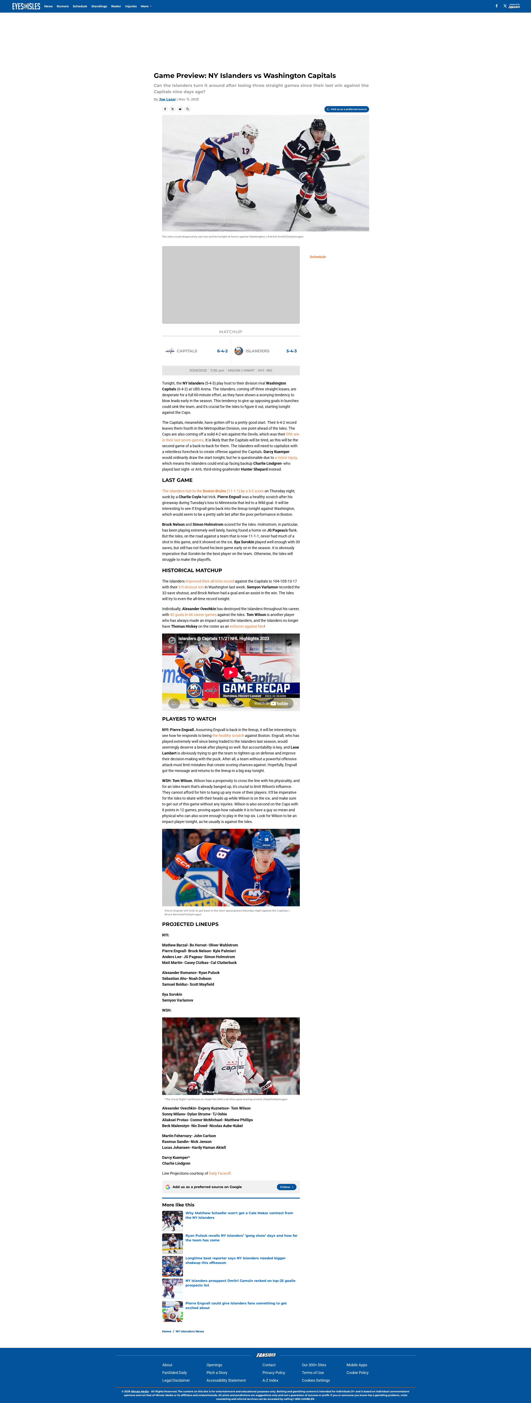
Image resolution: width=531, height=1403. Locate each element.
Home (166, 1331)
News (48, 6)
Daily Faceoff (220, 1173)
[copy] (187, 109)
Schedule (80, 6)
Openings (214, 1365)
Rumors (63, 6)
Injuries (131, 6)
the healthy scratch (228, 735)
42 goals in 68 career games (193, 614)
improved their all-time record (210, 581)
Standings (99, 6)
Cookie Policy (358, 1372)
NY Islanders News (190, 1331)
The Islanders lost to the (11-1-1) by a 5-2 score (213, 491)
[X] (505, 6)
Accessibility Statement (226, 1380)
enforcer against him (247, 626)
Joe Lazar (167, 99)
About (167, 1365)
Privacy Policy (273, 1372)
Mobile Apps (357, 1365)
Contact (269, 1365)
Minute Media (140, 1391)
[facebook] (497, 6)
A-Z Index (270, 1380)
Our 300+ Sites (314, 1365)
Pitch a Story (217, 1372)
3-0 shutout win (191, 587)
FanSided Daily (174, 1372)
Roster (116, 6)
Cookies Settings (316, 1380)
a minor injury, (286, 457)
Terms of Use (313, 1372)
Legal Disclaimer (176, 1380)
